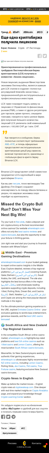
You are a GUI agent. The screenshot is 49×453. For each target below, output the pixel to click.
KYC (13, 144)
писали (16, 183)
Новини (12, 47)
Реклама (12, 443)
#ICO (39, 32)
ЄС (23, 428)
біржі (13, 428)
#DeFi (16, 32)
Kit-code (28, 447)
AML (7, 144)
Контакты (36, 443)
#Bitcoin (28, 32)
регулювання (10, 433)
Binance (19, 178)
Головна (4, 423)
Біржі (4, 47)
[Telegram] (45, 447)
